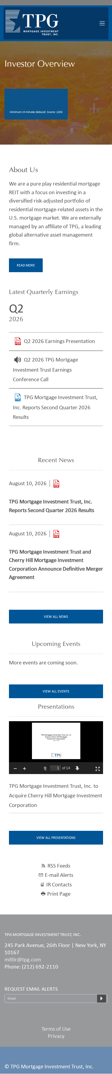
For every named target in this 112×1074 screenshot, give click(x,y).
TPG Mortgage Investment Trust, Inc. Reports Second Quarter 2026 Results (55, 407)
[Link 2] (56, 533)
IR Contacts (59, 884)
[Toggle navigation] (102, 23)
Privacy (56, 1035)
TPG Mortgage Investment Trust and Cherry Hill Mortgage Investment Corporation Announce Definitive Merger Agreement (56, 564)
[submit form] (101, 999)
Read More (26, 265)
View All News (56, 617)
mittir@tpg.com (22, 959)
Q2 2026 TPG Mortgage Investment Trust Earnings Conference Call (45, 369)
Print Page (58, 893)
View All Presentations (56, 838)
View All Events (56, 691)
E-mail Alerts (59, 874)
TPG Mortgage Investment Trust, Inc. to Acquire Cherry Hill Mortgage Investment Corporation (55, 795)
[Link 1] (56, 483)
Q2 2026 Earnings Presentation (59, 341)
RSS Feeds (58, 865)
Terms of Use (56, 1028)
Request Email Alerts (31, 989)
